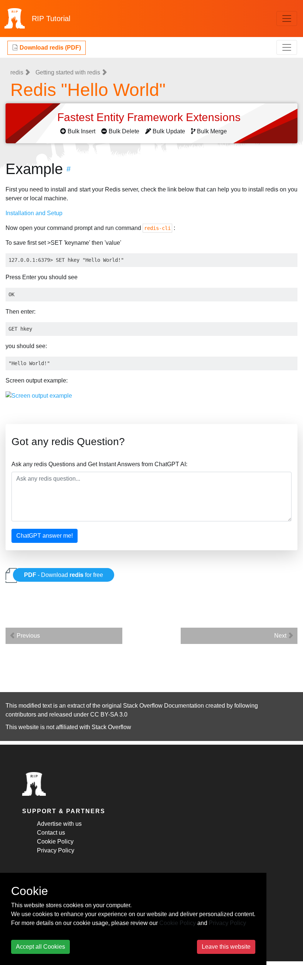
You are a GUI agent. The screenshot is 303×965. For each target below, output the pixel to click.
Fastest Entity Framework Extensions (150, 117)
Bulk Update (169, 131)
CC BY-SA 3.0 (108, 714)
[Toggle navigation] (286, 18)
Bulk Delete (124, 131)
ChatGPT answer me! (44, 535)
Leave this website (226, 947)
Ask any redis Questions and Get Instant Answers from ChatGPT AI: (99, 464)
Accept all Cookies (40, 947)
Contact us (51, 832)
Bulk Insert (81, 131)
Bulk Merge (211, 131)
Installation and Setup (34, 213)
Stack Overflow (111, 727)
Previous (27, 635)
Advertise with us (59, 824)
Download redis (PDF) (49, 47)
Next (281, 635)
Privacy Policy (55, 850)
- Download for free (63, 575)
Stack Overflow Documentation (163, 705)
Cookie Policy (55, 841)
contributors (21, 714)
